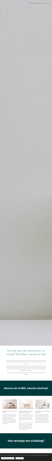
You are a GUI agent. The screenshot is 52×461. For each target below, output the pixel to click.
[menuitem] (32, 3)
